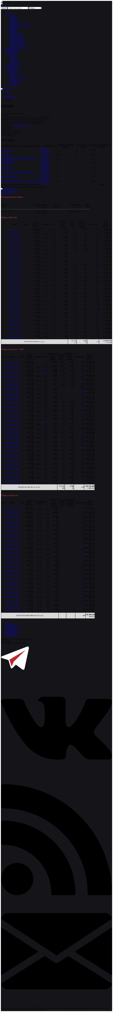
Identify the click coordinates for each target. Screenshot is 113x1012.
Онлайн (13, 59)
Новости (8, 14)
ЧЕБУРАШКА (6, 150)
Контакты (13, 77)
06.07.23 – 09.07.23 (14, 273)
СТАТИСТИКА (11, 51)
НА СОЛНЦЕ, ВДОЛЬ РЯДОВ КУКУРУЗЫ (18, 172)
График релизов (11, 97)
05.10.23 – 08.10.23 (14, 325)
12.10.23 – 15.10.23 (14, 329)
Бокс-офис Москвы (17, 38)
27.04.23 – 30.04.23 (14, 234)
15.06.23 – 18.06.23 (14, 262)
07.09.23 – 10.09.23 (14, 309)
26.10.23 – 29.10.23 (14, 337)
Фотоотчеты (14, 61)
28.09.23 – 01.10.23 (14, 321)
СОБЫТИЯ (9, 53)
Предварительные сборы (19, 47)
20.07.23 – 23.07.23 (14, 281)
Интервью (13, 18)
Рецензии (13, 28)
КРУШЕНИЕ (6, 155)
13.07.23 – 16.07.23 (14, 277)
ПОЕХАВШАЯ (7, 168)
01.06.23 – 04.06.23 (14, 254)
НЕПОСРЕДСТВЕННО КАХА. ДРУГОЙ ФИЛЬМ (20, 181)
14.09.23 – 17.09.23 (14, 313)
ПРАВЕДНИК (6, 163)
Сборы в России (7, 193)
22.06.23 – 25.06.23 (14, 266)
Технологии (14, 30)
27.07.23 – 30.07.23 (14, 285)
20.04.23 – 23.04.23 (14, 230)
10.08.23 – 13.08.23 (14, 293)
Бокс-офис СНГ (16, 36)
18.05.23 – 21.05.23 (14, 246)
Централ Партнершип (21, 125)
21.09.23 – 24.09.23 (14, 317)
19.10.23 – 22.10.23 (14, 333)
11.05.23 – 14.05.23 (14, 242)
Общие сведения (16, 73)
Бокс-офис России (16, 34)
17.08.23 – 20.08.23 (14, 297)
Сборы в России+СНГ (9, 191)
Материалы (14, 67)
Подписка (13, 85)
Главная (8, 93)
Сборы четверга (16, 45)
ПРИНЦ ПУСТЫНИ (9, 177)
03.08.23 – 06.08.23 (14, 289)
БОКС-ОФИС (10, 32)
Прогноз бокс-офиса (17, 44)
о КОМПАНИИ (11, 635)
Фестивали (14, 57)
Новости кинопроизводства (20, 24)
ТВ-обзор (13, 22)
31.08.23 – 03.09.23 (14, 305)
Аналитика (14, 20)
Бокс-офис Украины (17, 40)
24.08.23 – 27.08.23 (14, 301)
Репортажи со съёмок (18, 26)
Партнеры (13, 81)
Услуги (12, 75)
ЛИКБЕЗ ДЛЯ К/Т (12, 65)
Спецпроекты (15, 63)
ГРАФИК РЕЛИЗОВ (13, 49)
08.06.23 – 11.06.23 (14, 258)
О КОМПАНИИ (11, 71)
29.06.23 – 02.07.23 (14, 269)
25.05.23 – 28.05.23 (14, 250)
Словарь (13, 69)
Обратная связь (15, 83)
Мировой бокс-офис (17, 42)
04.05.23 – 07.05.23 (14, 238)
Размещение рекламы (18, 79)
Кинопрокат (14, 55)
